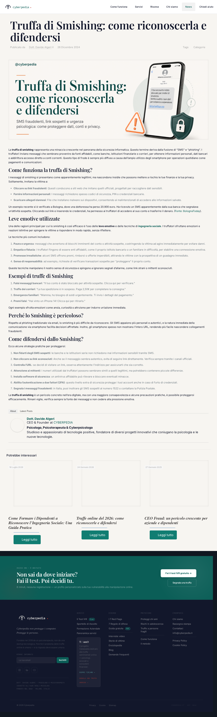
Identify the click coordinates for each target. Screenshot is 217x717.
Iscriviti (62, 660)
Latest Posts (26, 411)
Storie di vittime (117, 640)
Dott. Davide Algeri (40, 47)
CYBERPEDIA (63, 422)
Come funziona (149, 639)
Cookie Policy (180, 645)
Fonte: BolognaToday (187, 211)
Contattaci (178, 628)
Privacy (92, 705)
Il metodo (145, 643)
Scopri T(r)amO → (87, 672)
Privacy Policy (180, 640)
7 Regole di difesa (118, 623)
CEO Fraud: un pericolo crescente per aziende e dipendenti (176, 520)
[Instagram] (19, 670)
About (13, 411)
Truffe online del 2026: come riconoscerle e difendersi (100, 520)
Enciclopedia (115, 645)
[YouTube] (34, 670)
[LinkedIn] (27, 670)
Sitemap (112, 705)
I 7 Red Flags (115, 619)
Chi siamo (178, 619)
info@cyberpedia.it (182, 633)
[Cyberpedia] (17, 7)
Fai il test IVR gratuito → (178, 573)
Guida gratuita (119, 628)
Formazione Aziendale (88, 628)
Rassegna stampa (182, 623)
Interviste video (117, 636)
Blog (111, 650)
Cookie (102, 705)
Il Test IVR (85, 619)
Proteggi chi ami (149, 619)
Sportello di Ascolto (87, 623)
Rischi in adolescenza (152, 623)
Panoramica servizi (86, 633)
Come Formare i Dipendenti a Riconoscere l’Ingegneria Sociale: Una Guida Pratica (40, 522)
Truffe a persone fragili (149, 630)
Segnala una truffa (182, 582)
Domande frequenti (119, 654)
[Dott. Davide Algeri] (17, 425)
